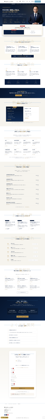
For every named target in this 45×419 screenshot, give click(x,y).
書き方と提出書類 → (8, 190)
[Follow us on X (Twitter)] (6, 415)
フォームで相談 (18, 95)
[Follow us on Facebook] (5, 415)
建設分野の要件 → (8, 204)
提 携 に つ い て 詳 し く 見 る (22, 316)
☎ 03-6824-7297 (26, 95)
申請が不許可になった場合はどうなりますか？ (14, 340)
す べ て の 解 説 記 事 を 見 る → (22, 292)
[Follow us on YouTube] (8, 415)
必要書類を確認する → (8, 176)
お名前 (12, 368)
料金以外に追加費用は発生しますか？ (13, 337)
